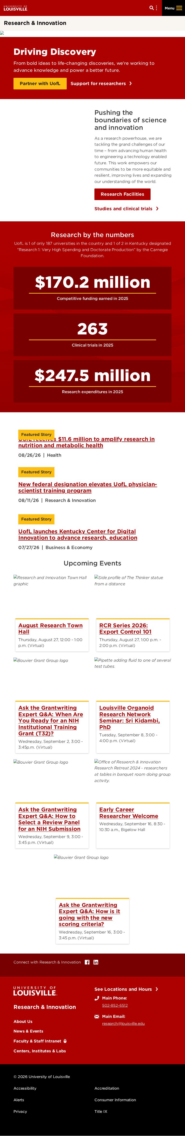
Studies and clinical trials (124, 208)
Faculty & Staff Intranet (37, 1041)
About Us (23, 1021)
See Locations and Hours (123, 989)
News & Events (28, 1031)
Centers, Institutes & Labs (39, 1051)
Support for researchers (99, 83)
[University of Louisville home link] (16, 8)
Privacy (20, 1111)
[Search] (154, 8)
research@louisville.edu (123, 1023)
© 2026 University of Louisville (41, 1077)
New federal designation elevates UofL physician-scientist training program (87, 487)
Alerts (18, 1100)
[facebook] (87, 962)
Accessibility (24, 1088)
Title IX (100, 1111)
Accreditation (106, 1088)
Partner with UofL (40, 83)
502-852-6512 (115, 1005)
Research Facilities (122, 194)
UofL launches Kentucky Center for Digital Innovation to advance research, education (77, 534)
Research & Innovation (44, 1007)
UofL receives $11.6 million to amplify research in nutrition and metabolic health (86, 442)
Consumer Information (115, 1100)
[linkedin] (95, 962)
